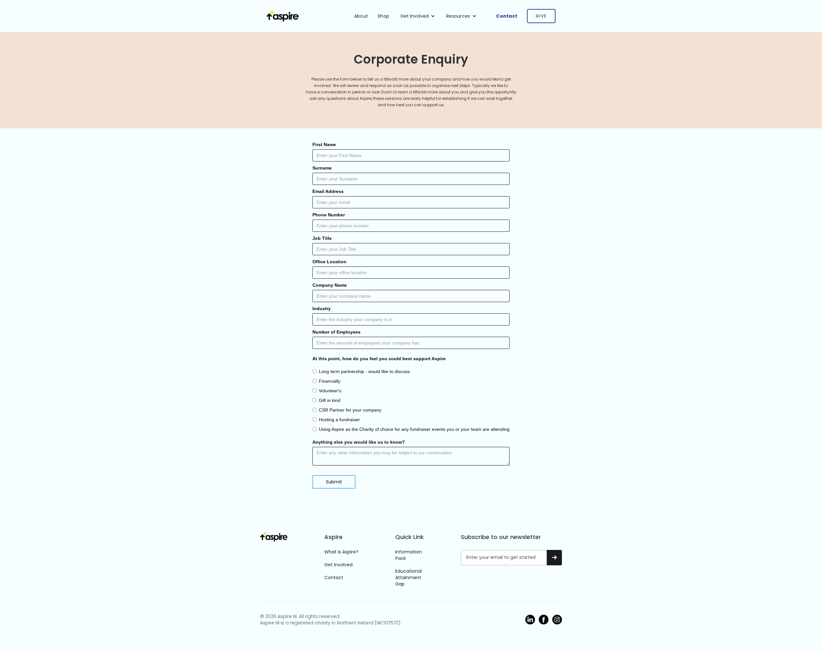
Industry (321, 308)
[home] (283, 16)
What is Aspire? (341, 552)
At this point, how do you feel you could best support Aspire (379, 358)
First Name (324, 144)
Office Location (329, 261)
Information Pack (408, 555)
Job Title (322, 238)
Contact (506, 16)
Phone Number (328, 214)
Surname (322, 167)
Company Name (329, 285)
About (361, 16)
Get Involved (338, 564)
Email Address (328, 191)
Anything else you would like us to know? (358, 442)
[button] (418, 16)
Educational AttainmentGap (408, 577)
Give (541, 16)
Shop (383, 16)
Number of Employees (336, 332)
